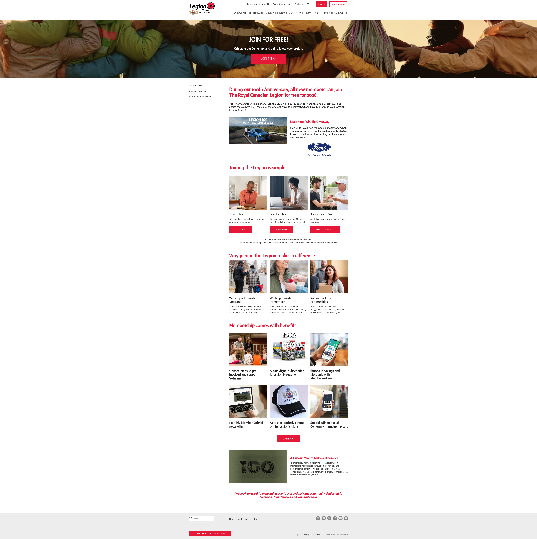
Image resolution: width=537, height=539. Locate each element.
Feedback (317, 535)
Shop (290, 4)
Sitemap (306, 535)
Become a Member (197, 91)
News (231, 519)
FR (308, 4)
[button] (288, 438)
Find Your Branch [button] (325, 229)
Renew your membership (258, 4)
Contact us (299, 4)
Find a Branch (279, 4)
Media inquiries (244, 519)
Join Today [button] (268, 58)
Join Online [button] (241, 229)
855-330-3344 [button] (281, 229)
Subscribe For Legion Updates (210, 533)
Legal (297, 535)
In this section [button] (195, 85)
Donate (257, 519)
